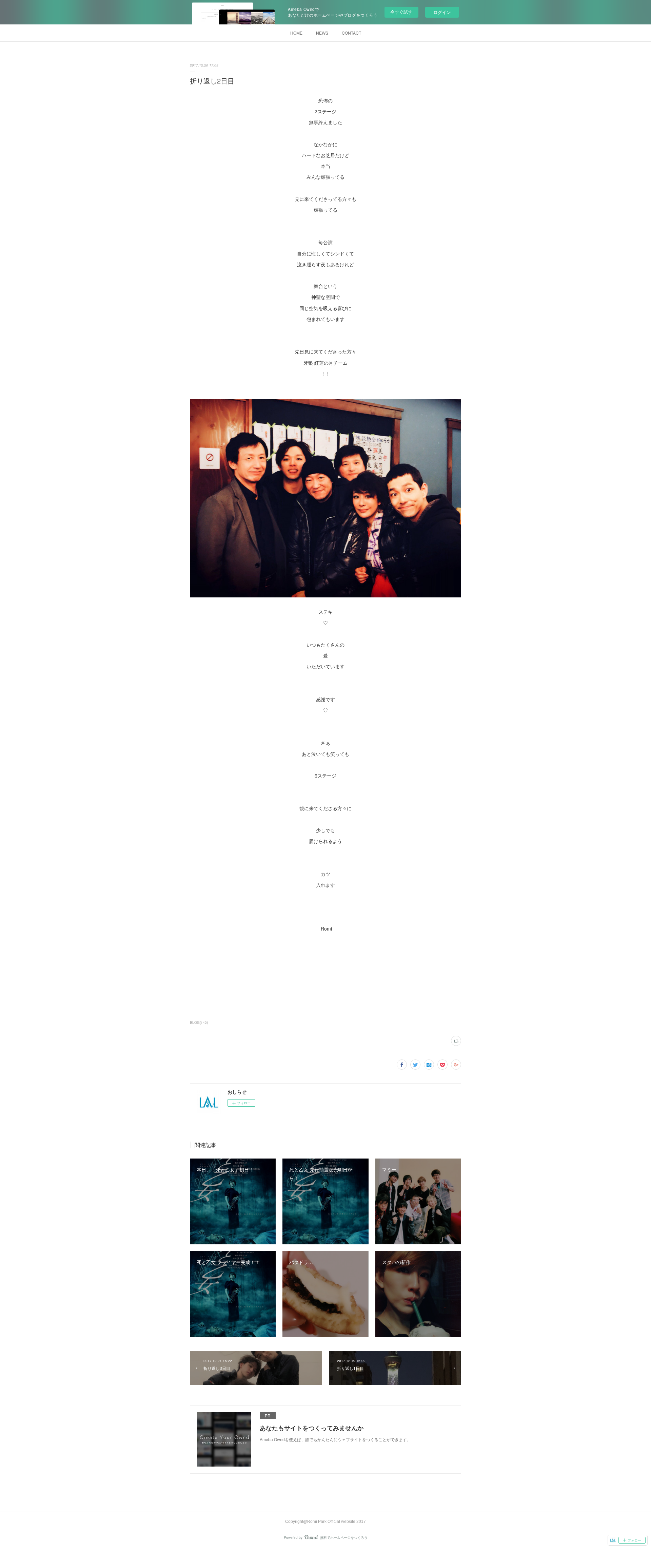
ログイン (442, 12)
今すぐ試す (401, 11)
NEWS (322, 33)
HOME (296, 33)
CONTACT (351, 33)
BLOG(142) (199, 1022)
